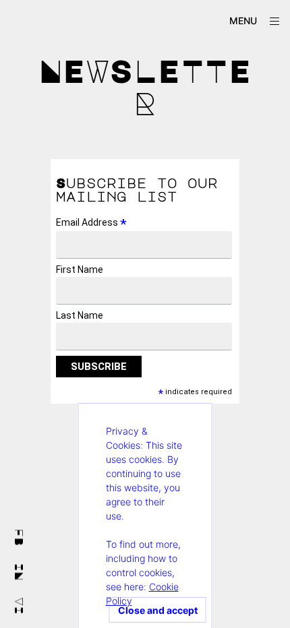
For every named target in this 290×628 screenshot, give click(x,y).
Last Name (79, 315)
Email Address (91, 222)
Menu (243, 20)
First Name (79, 269)
